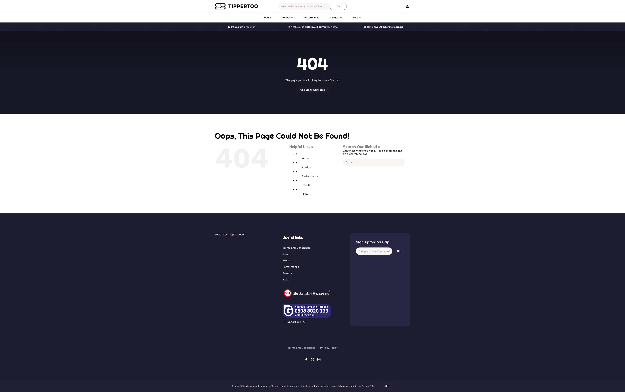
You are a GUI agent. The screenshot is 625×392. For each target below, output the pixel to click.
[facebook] (306, 359)
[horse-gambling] (307, 290)
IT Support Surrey (294, 321)
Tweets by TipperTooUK (229, 234)
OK (386, 386)
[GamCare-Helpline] (307, 305)
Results (306, 185)
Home (305, 158)
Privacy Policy (369, 386)
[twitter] (312, 359)
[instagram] (318, 359)
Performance (310, 176)
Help (305, 194)
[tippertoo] (237, 4)
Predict (306, 167)
